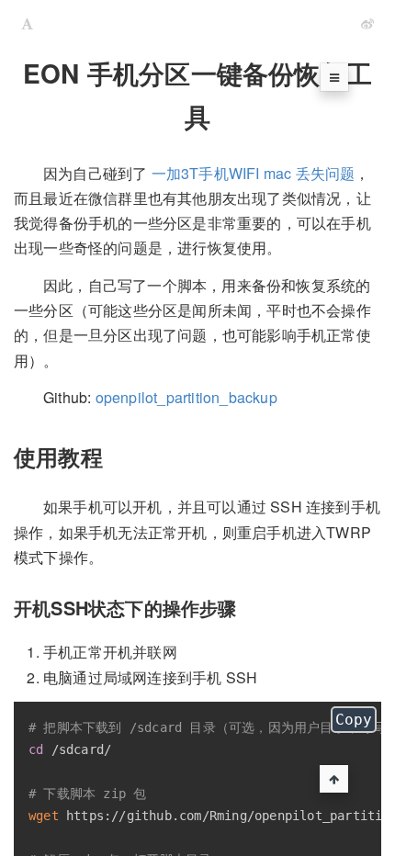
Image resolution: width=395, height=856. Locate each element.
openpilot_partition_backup (186, 397)
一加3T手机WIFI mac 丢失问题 (254, 173)
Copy (353, 719)
